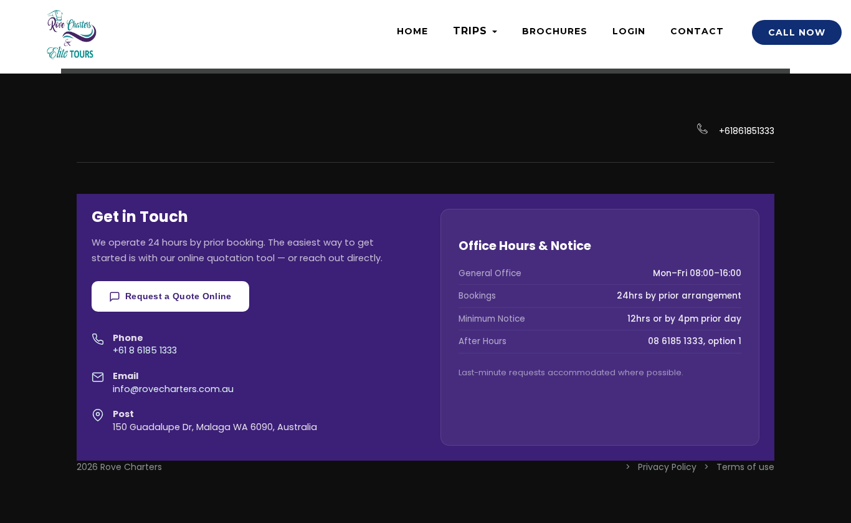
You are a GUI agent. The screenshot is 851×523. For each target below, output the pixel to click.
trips (472, 31)
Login (628, 31)
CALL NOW (796, 32)
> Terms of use (739, 467)
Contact (697, 31)
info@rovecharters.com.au (173, 389)
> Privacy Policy (662, 467)
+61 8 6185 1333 (145, 350)
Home (412, 31)
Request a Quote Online (178, 296)
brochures (554, 31)
